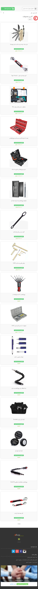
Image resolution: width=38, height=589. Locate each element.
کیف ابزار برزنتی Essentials (18, 419)
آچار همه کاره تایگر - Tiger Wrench (18, 75)
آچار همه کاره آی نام (19, 513)
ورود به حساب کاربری (22, 584)
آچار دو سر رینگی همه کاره (18, 232)
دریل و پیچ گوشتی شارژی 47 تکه (19, 169)
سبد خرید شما (8, 8)
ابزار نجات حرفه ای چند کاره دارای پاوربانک (19, 44)
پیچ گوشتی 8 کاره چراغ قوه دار (19, 294)
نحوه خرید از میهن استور (31, 562)
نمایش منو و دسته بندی (28, 8)
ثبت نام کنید (12, 584)
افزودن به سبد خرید (19, 48)
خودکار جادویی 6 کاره (18, 357)
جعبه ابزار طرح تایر (19, 450)
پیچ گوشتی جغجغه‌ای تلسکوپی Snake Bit (18, 482)
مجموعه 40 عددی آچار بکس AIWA (19, 325)
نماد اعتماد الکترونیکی (32, 557)
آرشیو (30, 19)
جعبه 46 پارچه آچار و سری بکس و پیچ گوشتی (19, 138)
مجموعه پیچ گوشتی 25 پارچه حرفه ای (18, 200)
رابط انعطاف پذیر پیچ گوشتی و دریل (19, 388)
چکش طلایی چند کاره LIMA (19, 263)
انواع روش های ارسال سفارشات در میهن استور (26, 559)
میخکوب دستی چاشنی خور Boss (18, 107)
